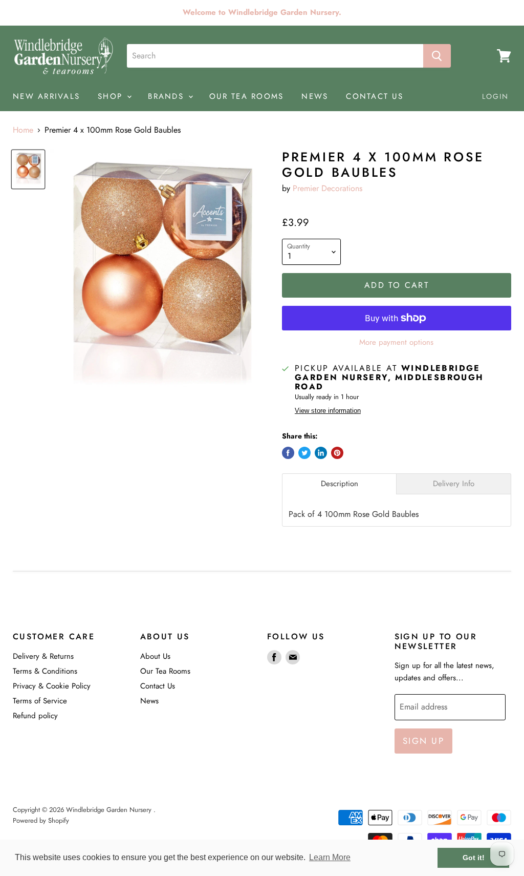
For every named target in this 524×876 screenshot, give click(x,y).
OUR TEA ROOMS (246, 96)
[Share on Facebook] (288, 453)
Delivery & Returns (43, 656)
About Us (155, 656)
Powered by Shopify (41, 820)
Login (495, 96)
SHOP (112, 96)
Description (339, 484)
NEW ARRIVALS (46, 96)
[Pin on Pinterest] (337, 453)
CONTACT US (374, 96)
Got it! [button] (474, 857)
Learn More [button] (330, 857)
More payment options (396, 342)
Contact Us (157, 686)
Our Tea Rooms (165, 671)
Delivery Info (453, 484)
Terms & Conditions (45, 671)
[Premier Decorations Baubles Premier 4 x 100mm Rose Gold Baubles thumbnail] (28, 169)
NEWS (314, 96)
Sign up (424, 741)
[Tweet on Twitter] (304, 453)
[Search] (437, 56)
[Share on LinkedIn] (321, 453)
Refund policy (35, 715)
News (149, 700)
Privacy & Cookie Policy (52, 686)
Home (23, 130)
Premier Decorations (327, 188)
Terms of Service (40, 700)
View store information (328, 410)
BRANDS (167, 96)
